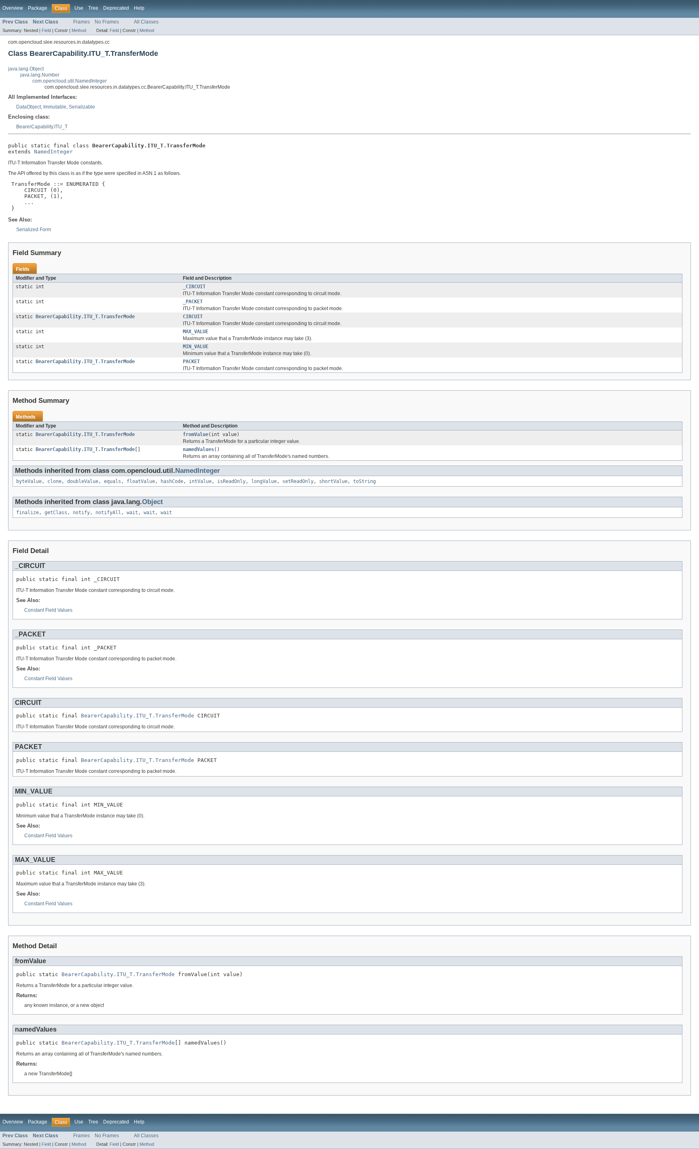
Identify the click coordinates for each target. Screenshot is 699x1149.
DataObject (28, 107)
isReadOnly (231, 481)
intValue (200, 481)
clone (54, 481)
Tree (93, 8)
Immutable (54, 107)
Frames (81, 22)
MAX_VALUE (195, 331)
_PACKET (193, 301)
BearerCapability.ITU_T (42, 127)
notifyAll (108, 512)
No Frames (107, 22)
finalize (27, 512)
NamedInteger (53, 152)
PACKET (191, 361)
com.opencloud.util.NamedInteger (69, 81)
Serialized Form (33, 229)
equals (112, 481)
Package (37, 8)
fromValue (195, 434)
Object (152, 502)
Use (78, 8)
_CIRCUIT (194, 286)
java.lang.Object (26, 69)
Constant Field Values (48, 610)
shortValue (333, 481)
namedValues (198, 449)
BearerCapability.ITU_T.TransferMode (85, 316)
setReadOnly (297, 481)
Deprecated (116, 8)
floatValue (141, 481)
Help (139, 8)
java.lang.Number (39, 75)
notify (81, 512)
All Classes (146, 22)
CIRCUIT (193, 316)
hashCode (172, 481)
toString (364, 481)
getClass (55, 512)
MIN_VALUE (195, 346)
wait (132, 512)
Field (46, 30)
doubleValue (82, 481)
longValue (264, 481)
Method (79, 30)
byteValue (29, 481)
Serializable (82, 107)
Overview (12, 8)
